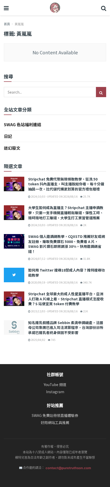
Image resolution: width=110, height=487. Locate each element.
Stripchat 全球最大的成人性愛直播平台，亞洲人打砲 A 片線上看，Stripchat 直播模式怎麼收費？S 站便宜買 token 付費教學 (66, 298)
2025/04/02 (37, 340)
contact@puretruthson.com (68, 468)
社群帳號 (55, 374)
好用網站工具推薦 (55, 422)
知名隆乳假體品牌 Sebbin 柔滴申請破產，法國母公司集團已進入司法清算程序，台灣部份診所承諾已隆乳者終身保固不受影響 (65, 327)
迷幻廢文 (12, 148)
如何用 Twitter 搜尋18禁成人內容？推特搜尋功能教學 (66, 272)
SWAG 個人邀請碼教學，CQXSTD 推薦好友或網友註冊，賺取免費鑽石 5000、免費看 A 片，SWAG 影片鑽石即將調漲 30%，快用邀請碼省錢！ (66, 244)
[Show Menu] (6, 7)
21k (85, 311)
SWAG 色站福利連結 (22, 124)
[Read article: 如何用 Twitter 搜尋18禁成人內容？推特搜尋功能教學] (14, 275)
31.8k (86, 259)
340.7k (87, 282)
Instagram (55, 391)
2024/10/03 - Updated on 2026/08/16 (54, 196)
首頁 (7, 24)
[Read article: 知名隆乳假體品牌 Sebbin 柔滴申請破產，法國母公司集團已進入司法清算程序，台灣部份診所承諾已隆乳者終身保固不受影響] (14, 327)
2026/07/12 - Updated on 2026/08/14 (54, 259)
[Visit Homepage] (55, 8)
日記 (8, 136)
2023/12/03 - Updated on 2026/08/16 (54, 311)
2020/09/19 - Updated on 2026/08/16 (54, 282)
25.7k (86, 196)
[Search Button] (103, 7)
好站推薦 (55, 405)
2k (84, 225)
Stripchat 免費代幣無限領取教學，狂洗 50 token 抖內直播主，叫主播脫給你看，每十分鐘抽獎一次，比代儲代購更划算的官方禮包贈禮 (66, 183)
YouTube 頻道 (55, 384)
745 (53, 340)
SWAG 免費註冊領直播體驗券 (55, 415)
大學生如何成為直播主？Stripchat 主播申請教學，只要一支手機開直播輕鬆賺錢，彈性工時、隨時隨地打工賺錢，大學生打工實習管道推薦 (65, 212)
